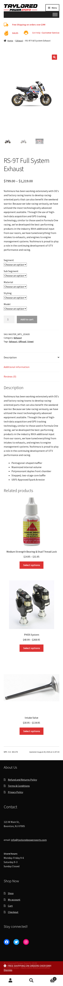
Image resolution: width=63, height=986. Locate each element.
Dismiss (8, 970)
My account (14, 899)
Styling (8, 293)
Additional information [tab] (16, 367)
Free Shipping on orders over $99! (28, 24)
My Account (10, 980)
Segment (9, 260)
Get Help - (45, 32)
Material (8, 282)
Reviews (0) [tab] (10, 376)
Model (7, 304)
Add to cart (27, 319)
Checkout (13, 912)
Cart (10, 905)
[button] (54, 57)
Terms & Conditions (19, 785)
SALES (15, 33)
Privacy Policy (15, 792)
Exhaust (19, 40)
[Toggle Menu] (55, 14)
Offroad (22, 341)
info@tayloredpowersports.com (29, 839)
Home (10, 40)
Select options (31, 565)
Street (30, 341)
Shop (11, 893)
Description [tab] (10, 357)
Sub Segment (11, 271)
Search (31, 980)
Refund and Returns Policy (22, 779)
